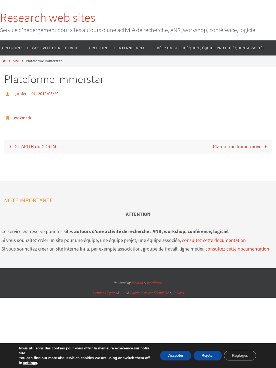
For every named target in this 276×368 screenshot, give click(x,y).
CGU (123, 292)
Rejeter (208, 355)
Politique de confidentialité (149, 292)
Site (16, 60)
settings (30, 362)
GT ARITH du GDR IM (34, 143)
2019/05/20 (48, 93)
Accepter (175, 355)
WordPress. (155, 282)
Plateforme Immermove (238, 143)
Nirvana (137, 282)
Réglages (240, 355)
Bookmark (21, 116)
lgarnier (19, 93)
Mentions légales (104, 292)
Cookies (178, 292)
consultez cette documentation (214, 240)
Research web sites (47, 17)
